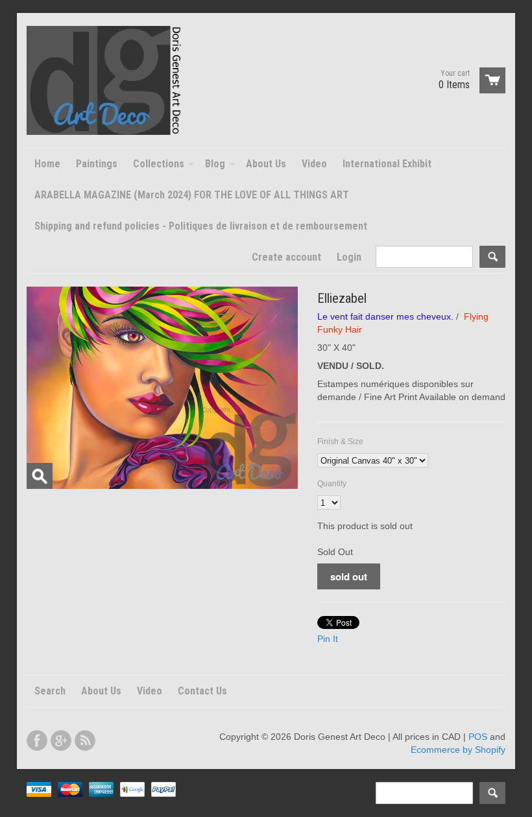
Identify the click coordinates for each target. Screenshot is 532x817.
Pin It (327, 638)
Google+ (61, 740)
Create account (286, 257)
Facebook (37, 740)
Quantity (331, 483)
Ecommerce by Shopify (458, 749)
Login (349, 257)
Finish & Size (340, 441)
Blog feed (85, 740)
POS (477, 736)
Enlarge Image (40, 476)
